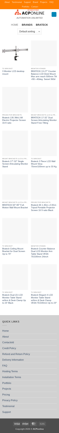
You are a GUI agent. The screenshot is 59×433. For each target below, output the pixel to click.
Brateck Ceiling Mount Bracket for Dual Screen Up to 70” (13, 251)
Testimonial (17, 2)
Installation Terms (11, 377)
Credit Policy (9, 348)
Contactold (8, 342)
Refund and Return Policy (16, 354)
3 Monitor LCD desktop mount (13, 72)
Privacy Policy (10, 400)
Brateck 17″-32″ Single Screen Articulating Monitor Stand (15, 164)
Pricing (6, 394)
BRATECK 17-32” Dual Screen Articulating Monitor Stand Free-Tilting (44, 120)
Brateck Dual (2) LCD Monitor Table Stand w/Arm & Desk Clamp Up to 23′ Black (14, 299)
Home (14, 25)
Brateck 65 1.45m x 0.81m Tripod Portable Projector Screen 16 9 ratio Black (43, 207)
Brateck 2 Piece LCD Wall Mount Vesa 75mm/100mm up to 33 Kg (44, 164)
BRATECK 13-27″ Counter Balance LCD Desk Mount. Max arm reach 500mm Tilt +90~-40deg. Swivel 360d (44, 75)
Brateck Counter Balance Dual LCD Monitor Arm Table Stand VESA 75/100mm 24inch (43, 253)
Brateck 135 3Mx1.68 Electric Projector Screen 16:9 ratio (14, 120)
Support (27, 2)
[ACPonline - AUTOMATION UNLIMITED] (29, 12)
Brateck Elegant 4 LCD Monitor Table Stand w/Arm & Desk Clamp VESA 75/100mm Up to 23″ (44, 299)
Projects (43, 2)
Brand (35, 2)
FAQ (51, 2)
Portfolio (25, 7)
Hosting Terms (10, 371)
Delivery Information (13, 360)
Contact (34, 7)
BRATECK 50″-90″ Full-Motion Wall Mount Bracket (15, 206)
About (7, 2)
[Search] (54, 14)
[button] (4, 14)
